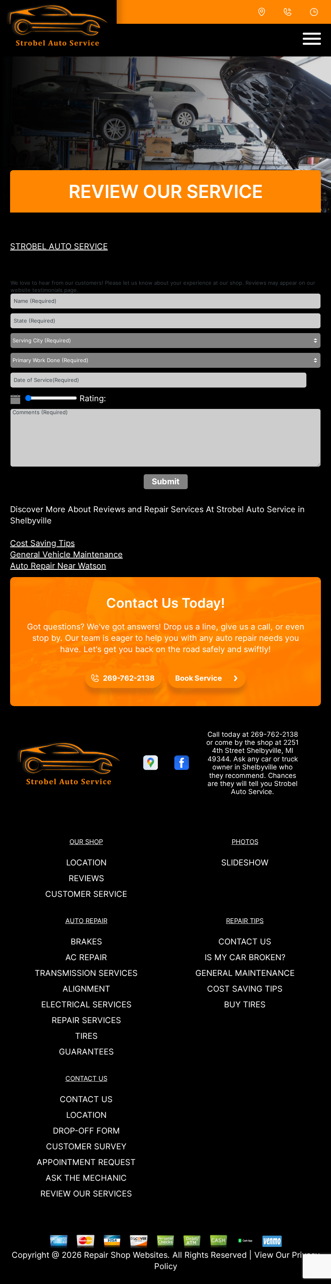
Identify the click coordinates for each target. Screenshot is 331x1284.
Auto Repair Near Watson (58, 566)
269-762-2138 (274, 734)
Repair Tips (245, 921)
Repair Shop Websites (126, 1255)
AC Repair (86, 957)
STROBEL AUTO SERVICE (59, 246)
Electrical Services (86, 1004)
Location (86, 862)
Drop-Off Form (86, 1131)
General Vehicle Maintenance (66, 554)
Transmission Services (86, 973)
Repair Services (86, 1020)
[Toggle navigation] (312, 39)
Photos (245, 842)
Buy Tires (245, 1004)
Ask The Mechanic (86, 1178)
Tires (86, 1036)
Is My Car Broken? (245, 957)
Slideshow (244, 862)
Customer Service (86, 894)
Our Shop (86, 842)
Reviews (86, 878)
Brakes (86, 941)
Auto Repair (86, 921)
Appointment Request (86, 1162)
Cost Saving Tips (42, 543)
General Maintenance (245, 973)
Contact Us (244, 941)
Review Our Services (86, 1194)
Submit (166, 481)
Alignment (86, 989)
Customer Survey (86, 1146)
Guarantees (86, 1052)
